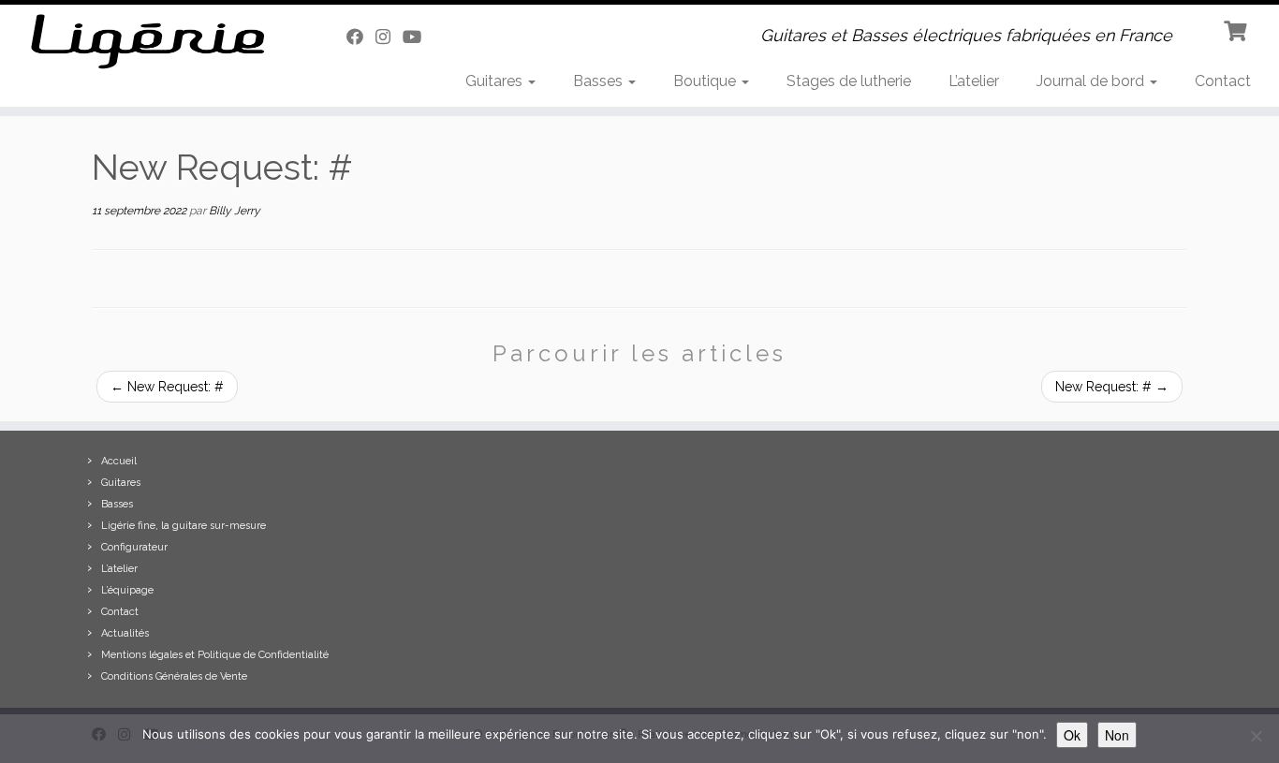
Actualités (125, 633)
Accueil (119, 461)
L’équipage (127, 590)
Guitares (495, 81)
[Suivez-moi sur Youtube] (418, 37)
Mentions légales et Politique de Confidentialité (215, 655)
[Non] (1255, 735)
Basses (599, 81)
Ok (1072, 735)
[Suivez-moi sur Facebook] (360, 37)
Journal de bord (1092, 81)
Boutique (706, 81)
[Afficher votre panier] (1237, 29)
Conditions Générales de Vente (174, 676)
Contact (1223, 81)
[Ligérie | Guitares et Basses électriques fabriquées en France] (147, 41)
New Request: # (167, 386)
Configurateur (134, 547)
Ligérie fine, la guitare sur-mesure (183, 526)
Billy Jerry (234, 210)
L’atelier (973, 81)
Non (1117, 735)
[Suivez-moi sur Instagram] (389, 37)
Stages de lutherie (849, 81)
